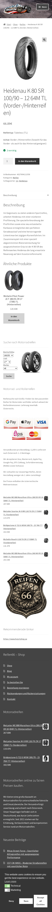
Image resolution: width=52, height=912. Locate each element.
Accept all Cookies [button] (41, 901)
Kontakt (11, 699)
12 (17, 181)
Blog (9, 671)
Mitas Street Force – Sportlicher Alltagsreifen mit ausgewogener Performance (23, 854)
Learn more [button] (10, 881)
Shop (15, 24)
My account (12, 676)
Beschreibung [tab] (10, 195)
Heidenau (23, 181)
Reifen (22, 24)
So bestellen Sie (15, 682)
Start (9, 24)
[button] (44, 39)
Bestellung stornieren (18, 687)
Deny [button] (11, 901)
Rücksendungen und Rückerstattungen (26, 693)
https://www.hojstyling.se (15, 639)
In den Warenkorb (27, 161)
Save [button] (26, 901)
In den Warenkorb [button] (13, 318)
